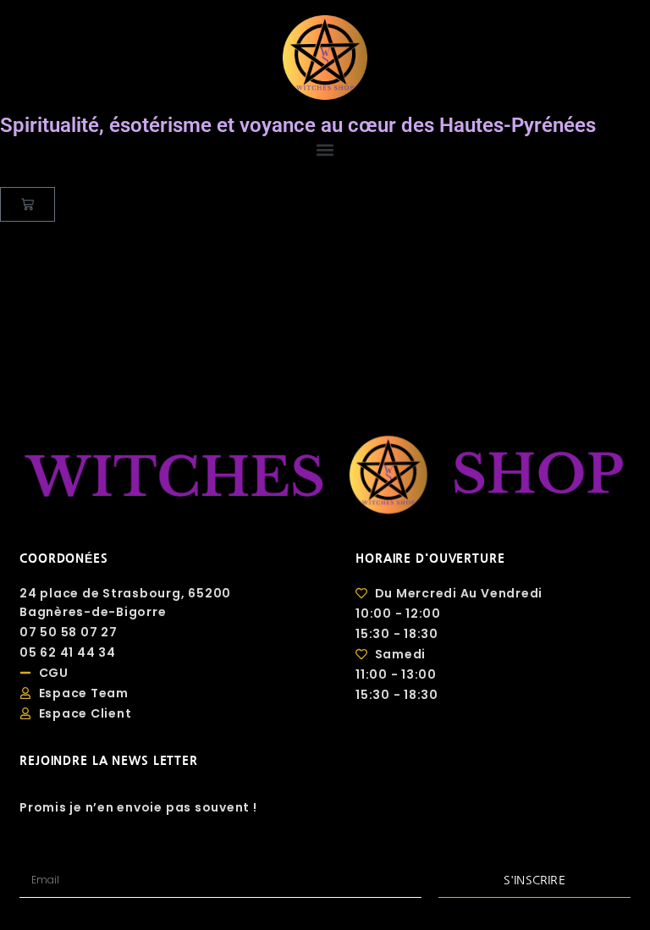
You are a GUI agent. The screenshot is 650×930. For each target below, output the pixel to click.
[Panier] (27, 204)
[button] (325, 149)
